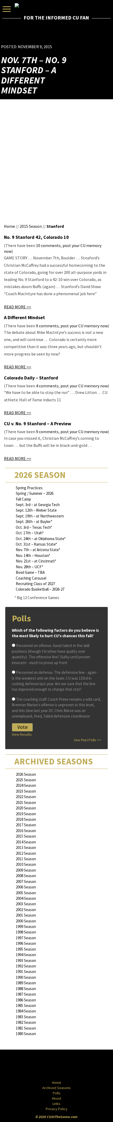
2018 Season (26, 819)
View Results (22, 734)
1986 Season (26, 999)
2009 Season (26, 870)
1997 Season (26, 937)
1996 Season (26, 943)
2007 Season (26, 881)
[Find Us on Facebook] (44, 1065)
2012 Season (26, 853)
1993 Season (26, 960)
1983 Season (26, 1016)
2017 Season (26, 824)
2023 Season (26, 791)
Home (9, 226)
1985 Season (26, 1005)
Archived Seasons (56, 1087)
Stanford (55, 226)
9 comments (47, 325)
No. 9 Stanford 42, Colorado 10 (36, 237)
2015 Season (31, 226)
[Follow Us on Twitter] (68, 1065)
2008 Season (26, 875)
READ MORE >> (17, 306)
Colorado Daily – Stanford (31, 378)
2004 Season (26, 898)
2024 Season (26, 785)
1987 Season (26, 994)
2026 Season (26, 774)
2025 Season (26, 779)
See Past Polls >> (87, 740)
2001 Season (26, 915)
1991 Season (26, 971)
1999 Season (26, 926)
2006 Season (26, 886)
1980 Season (26, 1033)
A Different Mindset (24, 317)
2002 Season (26, 909)
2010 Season (26, 864)
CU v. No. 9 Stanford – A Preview (37, 424)
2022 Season (26, 796)
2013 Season (26, 847)
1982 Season (26, 1022)
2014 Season (26, 841)
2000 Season (26, 920)
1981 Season (26, 1028)
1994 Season (26, 954)
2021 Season (26, 802)
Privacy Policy (57, 1108)
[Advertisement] (81, 36)
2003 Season (26, 903)
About (56, 1098)
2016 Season (26, 830)
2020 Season (26, 807)
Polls (56, 1093)
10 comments (48, 245)
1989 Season (26, 982)
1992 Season (26, 965)
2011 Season (26, 858)
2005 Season (26, 892)
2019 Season (26, 813)
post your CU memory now (84, 325)
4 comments (47, 385)
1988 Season (26, 988)
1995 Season (26, 949)
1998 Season (26, 932)
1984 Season (26, 1011)
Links (56, 1103)
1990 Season (26, 977)
